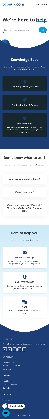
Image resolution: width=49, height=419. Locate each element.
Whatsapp (6, 400)
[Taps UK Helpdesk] (13, 4)
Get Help (6, 388)
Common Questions (10, 384)
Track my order (9, 362)
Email (5, 403)
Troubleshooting (9, 381)
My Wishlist (7, 369)
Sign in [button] (42, 4)
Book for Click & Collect (11, 366)
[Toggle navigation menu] (36, 4)
